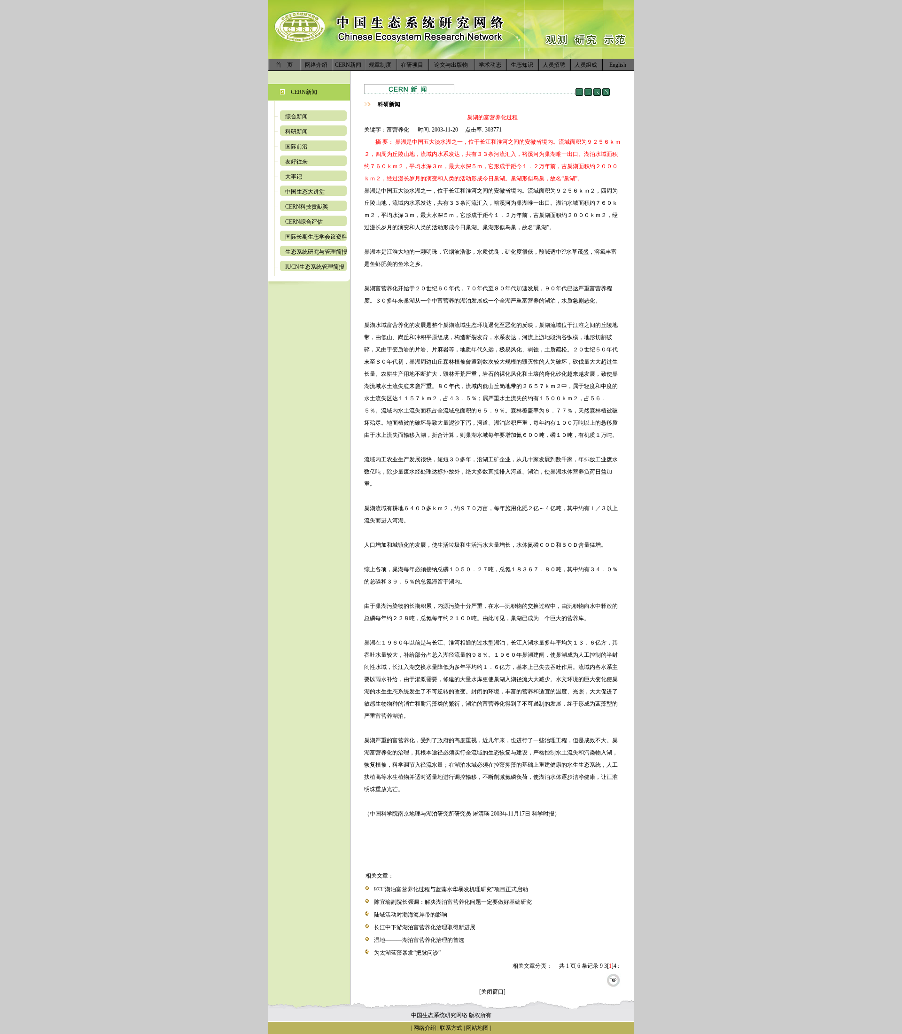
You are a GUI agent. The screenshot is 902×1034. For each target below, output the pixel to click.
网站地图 (477, 1028)
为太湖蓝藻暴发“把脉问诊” (407, 952)
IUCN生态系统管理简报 (314, 267)
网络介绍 (316, 65)
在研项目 (412, 65)
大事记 (293, 176)
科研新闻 (296, 131)
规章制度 (380, 65)
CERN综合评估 (304, 221)
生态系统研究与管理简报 (316, 252)
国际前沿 (296, 146)
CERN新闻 (348, 65)
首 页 (284, 65)
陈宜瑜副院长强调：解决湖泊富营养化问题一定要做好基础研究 (453, 902)
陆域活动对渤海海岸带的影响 (410, 914)
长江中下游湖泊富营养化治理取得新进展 (424, 927)
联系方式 (450, 1028)
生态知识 (522, 65)
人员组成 (586, 65)
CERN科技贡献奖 (306, 206)
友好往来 (296, 161)
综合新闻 (296, 116)
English (617, 65)
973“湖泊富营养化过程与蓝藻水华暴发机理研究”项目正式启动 (451, 889)
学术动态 (490, 65)
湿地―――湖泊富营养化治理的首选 (419, 940)
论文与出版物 (451, 65)
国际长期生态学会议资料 (316, 236)
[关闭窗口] (492, 991)
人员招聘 (554, 65)
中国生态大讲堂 (305, 191)
